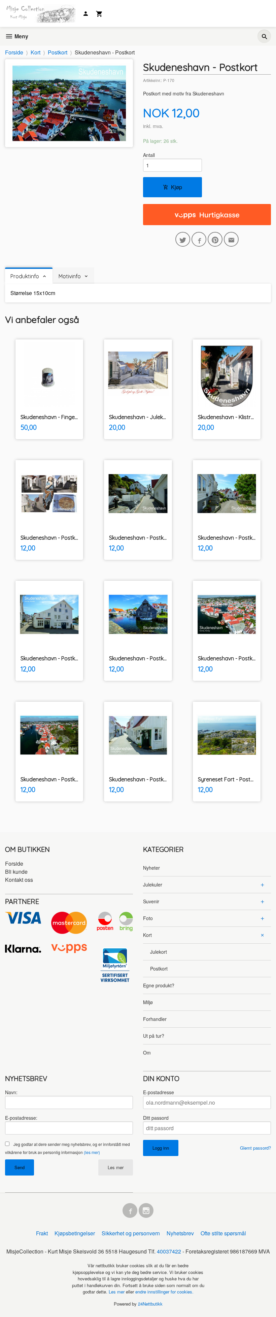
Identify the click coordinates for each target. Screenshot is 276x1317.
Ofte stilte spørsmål (223, 1233)
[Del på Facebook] (199, 239)
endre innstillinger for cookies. (164, 1291)
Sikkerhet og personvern (131, 1233)
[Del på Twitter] (182, 239)
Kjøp (176, 187)
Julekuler (152, 884)
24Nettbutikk (150, 1304)
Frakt (42, 1233)
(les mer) (92, 1152)
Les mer (116, 1167)
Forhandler (155, 1019)
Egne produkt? (158, 985)
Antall (149, 155)
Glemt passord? (255, 1148)
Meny (20, 36)
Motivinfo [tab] (70, 276)
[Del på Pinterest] (215, 239)
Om (147, 1052)
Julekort (158, 951)
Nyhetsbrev (180, 1233)
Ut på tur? (153, 1035)
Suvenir (151, 901)
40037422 (169, 1251)
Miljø (148, 1002)
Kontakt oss (19, 879)
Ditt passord (156, 1117)
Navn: (11, 1092)
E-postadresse (158, 1092)
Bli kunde (16, 871)
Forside (14, 52)
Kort (147, 935)
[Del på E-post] (231, 239)
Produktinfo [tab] (24, 276)
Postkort (159, 968)
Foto (148, 918)
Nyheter (151, 867)
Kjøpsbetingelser (75, 1233)
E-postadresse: (21, 1117)
